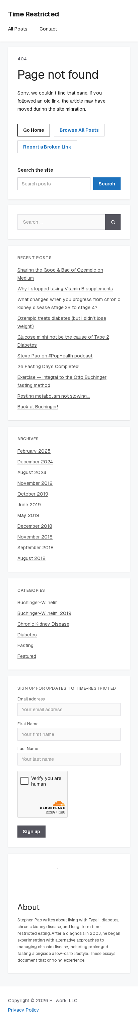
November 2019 (35, 483)
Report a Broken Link (47, 147)
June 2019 (29, 505)
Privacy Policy (23, 1010)
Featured (26, 656)
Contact (48, 29)
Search (106, 184)
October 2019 (32, 494)
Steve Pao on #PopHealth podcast (54, 356)
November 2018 (35, 537)
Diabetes (27, 635)
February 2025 (34, 451)
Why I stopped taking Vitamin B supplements (65, 289)
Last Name (27, 748)
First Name (28, 724)
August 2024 (31, 472)
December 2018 (34, 526)
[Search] (113, 222)
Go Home (33, 130)
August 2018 (31, 558)
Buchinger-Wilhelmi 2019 (44, 613)
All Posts (17, 29)
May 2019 (28, 515)
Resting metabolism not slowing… (53, 396)
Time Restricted (33, 14)
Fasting (25, 645)
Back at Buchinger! (37, 407)
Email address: (31, 699)
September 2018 (35, 548)
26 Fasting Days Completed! (48, 366)
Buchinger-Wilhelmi (38, 603)
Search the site (35, 170)
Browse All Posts (79, 130)
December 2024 (35, 462)
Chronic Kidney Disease (43, 624)
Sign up (31, 832)
